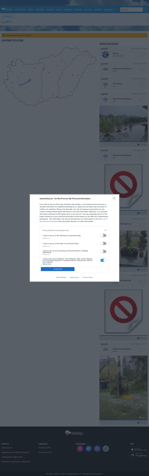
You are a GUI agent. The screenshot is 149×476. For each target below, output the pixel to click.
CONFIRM (57, 269)
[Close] (115, 199)
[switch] (103, 235)
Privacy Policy (88, 277)
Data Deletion (61, 277)
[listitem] (74, 230)
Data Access (74, 277)
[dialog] (74, 238)
